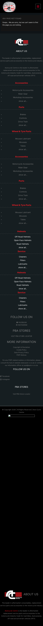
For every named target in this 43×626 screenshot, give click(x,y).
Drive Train (23, 121)
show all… (23, 101)
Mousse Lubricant (23, 138)
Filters (22, 260)
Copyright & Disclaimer (21, 347)
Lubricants (22, 264)
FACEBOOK (22, 322)
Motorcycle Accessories (22, 90)
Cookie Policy (21, 350)
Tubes (23, 146)
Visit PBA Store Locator (21, 394)
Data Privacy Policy (21, 352)
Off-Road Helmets (23, 237)
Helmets (21, 231)
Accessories (21, 83)
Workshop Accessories (23, 97)
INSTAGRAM (22, 325)
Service (21, 251)
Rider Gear (23, 94)
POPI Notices (21, 355)
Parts (21, 107)
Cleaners (22, 257)
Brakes (23, 114)
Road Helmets (23, 244)
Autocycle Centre (11, 68)
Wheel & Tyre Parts (21, 131)
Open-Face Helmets (22, 240)
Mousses (23, 142)
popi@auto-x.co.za (31, 365)
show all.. (23, 247)
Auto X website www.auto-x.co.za (22, 363)
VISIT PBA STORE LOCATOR (21, 336)
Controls (23, 118)
